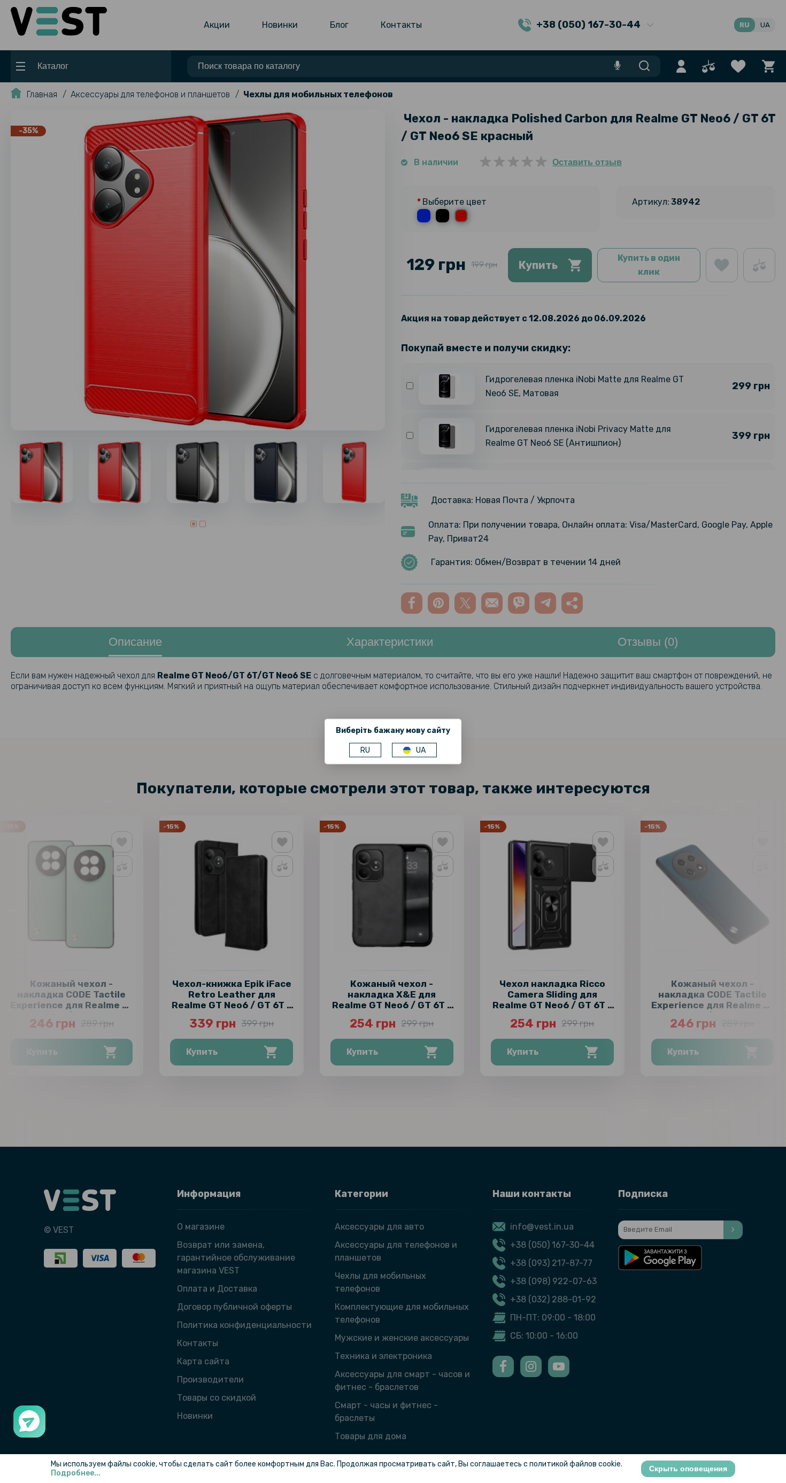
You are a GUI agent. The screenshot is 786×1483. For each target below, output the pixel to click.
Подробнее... (76, 1473)
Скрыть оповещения (688, 1468)
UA (421, 750)
